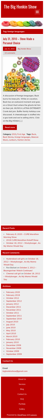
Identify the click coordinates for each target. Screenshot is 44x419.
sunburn (12, 140)
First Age (21, 134)
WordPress (21, 415)
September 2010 (14, 318)
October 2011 (12, 313)
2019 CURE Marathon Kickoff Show (22, 240)
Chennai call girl (13, 273)
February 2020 (13, 292)
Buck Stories (8, 137)
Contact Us (22, 394)
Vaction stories (23, 140)
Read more (10, 127)
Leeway (33, 415)
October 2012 (12, 298)
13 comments (10, 53)
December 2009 (13, 345)
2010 (14, 134)
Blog (22, 389)
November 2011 (13, 310)
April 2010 (11, 333)
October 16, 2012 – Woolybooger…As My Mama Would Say (21, 261)
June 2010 (11, 327)
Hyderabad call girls (15, 258)
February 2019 (13, 295)
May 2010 (11, 330)
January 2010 (12, 342)
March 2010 (11, 336)
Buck (34, 134)
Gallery (22, 409)
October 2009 (12, 351)
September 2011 (14, 315)
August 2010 (12, 321)
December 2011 (13, 307)
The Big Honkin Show (20, 6)
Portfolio (22, 404)
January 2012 (12, 304)
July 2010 (10, 324)
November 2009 (13, 348)
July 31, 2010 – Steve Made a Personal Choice (18, 40)
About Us (22, 379)
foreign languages (22, 137)
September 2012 (14, 301)
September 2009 (14, 354)
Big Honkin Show (24, 49)
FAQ (22, 399)
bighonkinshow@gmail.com (15, 371)
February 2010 (13, 339)
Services (22, 384)
